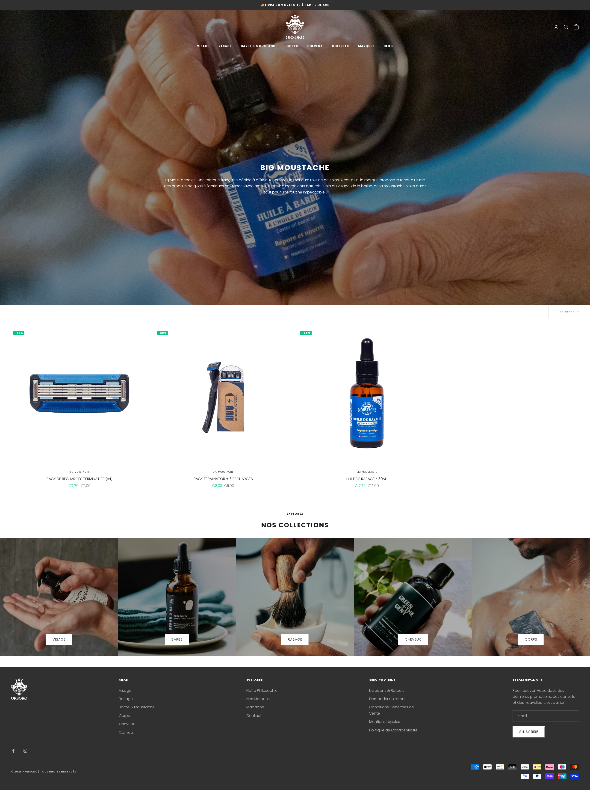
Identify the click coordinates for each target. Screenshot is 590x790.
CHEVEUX (315, 46)
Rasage (126, 698)
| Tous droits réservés (57, 771)
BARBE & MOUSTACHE (259, 46)
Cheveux (127, 724)
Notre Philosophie (261, 690)
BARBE (177, 639)
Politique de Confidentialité (393, 730)
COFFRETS (340, 46)
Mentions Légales (384, 721)
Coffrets (126, 732)
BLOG (388, 46)
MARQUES (366, 46)
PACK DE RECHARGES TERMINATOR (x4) (79, 478)
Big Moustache (79, 472)
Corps (124, 715)
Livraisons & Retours (386, 690)
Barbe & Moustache (137, 707)
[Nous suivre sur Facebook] (13, 750)
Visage (125, 690)
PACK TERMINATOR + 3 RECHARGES (223, 478)
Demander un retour (387, 698)
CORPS (292, 46)
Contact (254, 715)
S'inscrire (528, 731)
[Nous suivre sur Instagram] (25, 750)
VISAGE (203, 46)
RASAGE (225, 46)
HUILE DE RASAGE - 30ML (366, 478)
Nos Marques (258, 698)
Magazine (255, 707)
